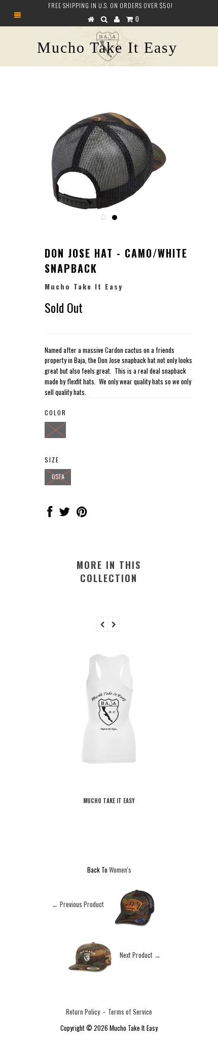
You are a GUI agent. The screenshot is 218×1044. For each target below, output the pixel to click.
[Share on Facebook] (49, 513)
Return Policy (83, 1011)
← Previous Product (78, 904)
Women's (120, 870)
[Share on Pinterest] (82, 513)
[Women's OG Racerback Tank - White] (109, 781)
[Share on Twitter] (64, 513)
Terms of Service (130, 1011)
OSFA (58, 476)
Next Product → (140, 955)
